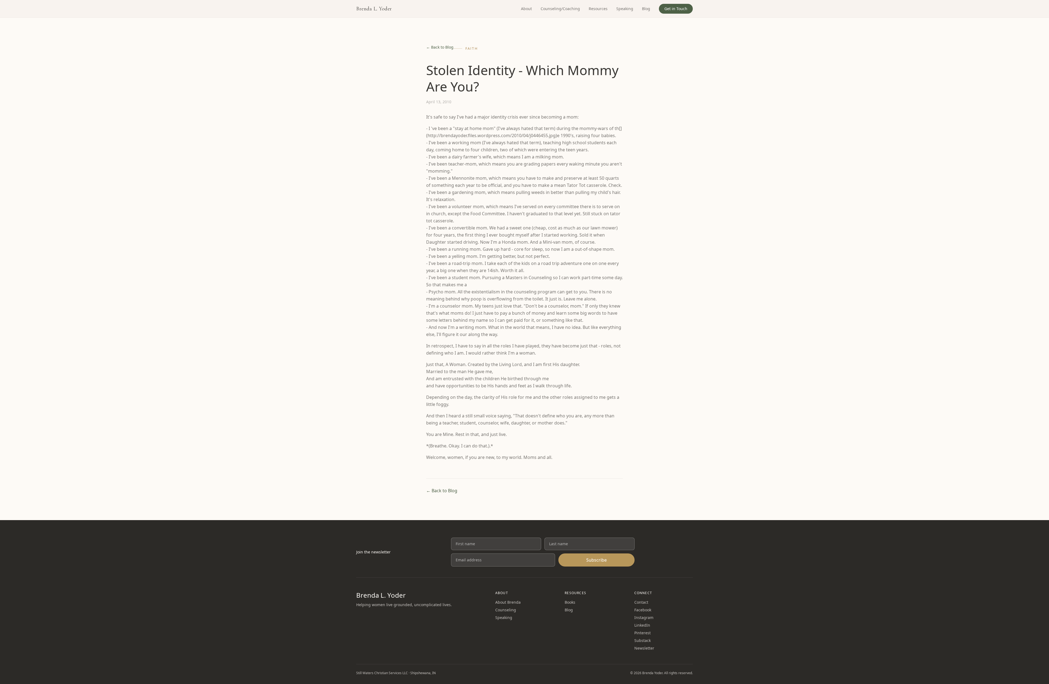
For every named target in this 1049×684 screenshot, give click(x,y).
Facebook (642, 609)
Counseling (505, 609)
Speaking (624, 8)
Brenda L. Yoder (374, 8)
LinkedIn (642, 625)
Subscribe (596, 560)
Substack (642, 640)
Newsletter (644, 648)
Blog (646, 8)
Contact (641, 602)
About (526, 8)
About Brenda (508, 602)
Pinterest (642, 632)
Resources (598, 8)
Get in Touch (675, 8)
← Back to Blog (439, 47)
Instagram (643, 617)
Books (570, 602)
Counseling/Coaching (560, 8)
